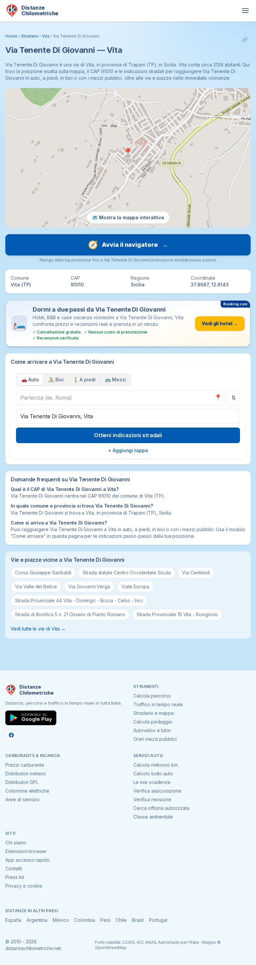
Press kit (14, 877)
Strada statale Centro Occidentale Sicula (127, 572)
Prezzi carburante (24, 765)
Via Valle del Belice (36, 586)
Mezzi (115, 379)
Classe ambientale (153, 817)
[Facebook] (11, 735)
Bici (56, 379)
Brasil (138, 920)
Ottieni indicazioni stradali (128, 435)
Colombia (84, 920)
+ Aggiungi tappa (128, 450)
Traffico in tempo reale (158, 704)
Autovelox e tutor (152, 730)
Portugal (158, 920)
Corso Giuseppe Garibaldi (43, 572)
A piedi (84, 379)
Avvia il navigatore (128, 244)
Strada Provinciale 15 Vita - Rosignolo (177, 614)
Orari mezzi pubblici (155, 739)
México (61, 920)
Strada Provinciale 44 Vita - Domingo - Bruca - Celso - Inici (79, 600)
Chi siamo (15, 842)
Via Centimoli (196, 572)
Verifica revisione (152, 799)
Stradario (30, 36)
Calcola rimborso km (155, 765)
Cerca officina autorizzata (161, 808)
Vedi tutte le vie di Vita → (38, 628)
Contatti (13, 868)
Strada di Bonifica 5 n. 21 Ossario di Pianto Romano (70, 614)
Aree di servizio (22, 799)
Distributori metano (25, 773)
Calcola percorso (152, 696)
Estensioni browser (26, 851)
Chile (121, 920)
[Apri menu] (245, 10)
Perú (105, 920)
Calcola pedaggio (152, 721)
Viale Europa (135, 586)
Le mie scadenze (152, 782)
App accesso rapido (27, 860)
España (13, 920)
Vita (45, 36)
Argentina (37, 920)
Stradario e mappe (153, 713)
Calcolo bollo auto (153, 773)
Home (11, 36)
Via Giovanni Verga (89, 586)
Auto (30, 379)
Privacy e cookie (23, 886)
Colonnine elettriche (27, 791)
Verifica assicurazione (157, 791)
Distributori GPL (21, 782)
